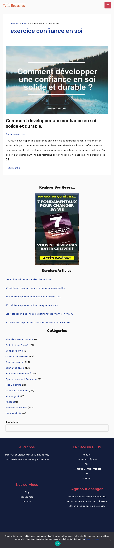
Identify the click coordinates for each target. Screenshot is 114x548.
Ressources (26, 496)
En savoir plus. (92, 539)
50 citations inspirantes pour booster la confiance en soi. (38, 322)
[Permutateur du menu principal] (107, 5)
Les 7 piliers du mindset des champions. (28, 279)
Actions (27, 501)
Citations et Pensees (17, 356)
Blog (27, 492)
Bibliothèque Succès (17, 345)
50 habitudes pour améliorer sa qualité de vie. (32, 305)
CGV (87, 473)
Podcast (10, 401)
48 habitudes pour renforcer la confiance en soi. (33, 296)
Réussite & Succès (16, 407)
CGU (87, 463)
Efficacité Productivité (18, 373)
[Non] (110, 540)
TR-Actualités (13, 413)
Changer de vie (14, 350)
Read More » (13, 167)
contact (87, 478)
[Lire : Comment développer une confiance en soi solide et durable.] (57, 80)
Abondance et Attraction (19, 339)
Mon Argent (12, 396)
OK (57, 543)
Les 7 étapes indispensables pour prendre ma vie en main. (39, 313)
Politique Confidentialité (87, 468)
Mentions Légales (87, 459)
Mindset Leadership (16, 390)
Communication (14, 361)
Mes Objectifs (13, 384)
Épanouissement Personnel (21, 379)
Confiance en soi (15, 133)
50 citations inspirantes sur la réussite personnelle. (35, 287)
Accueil (87, 454)
